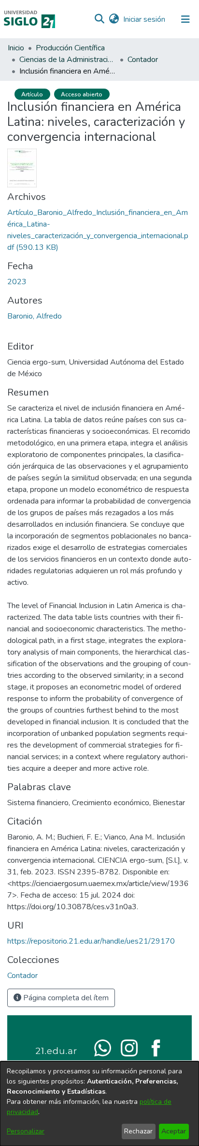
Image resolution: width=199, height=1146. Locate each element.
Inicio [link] (16, 48)
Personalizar (25, 1131)
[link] (22, 975)
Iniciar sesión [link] (144, 19)
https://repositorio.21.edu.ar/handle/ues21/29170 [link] (91, 941)
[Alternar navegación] (185, 19)
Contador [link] (143, 59)
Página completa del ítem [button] (65, 998)
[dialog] (99, 1103)
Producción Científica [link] (70, 48)
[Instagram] (129, 1047)
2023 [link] (17, 281)
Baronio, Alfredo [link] (34, 316)
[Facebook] (155, 1047)
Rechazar (138, 1131)
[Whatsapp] (102, 1047)
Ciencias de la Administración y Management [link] (67, 59)
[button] (99, 19)
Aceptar (173, 1131)
